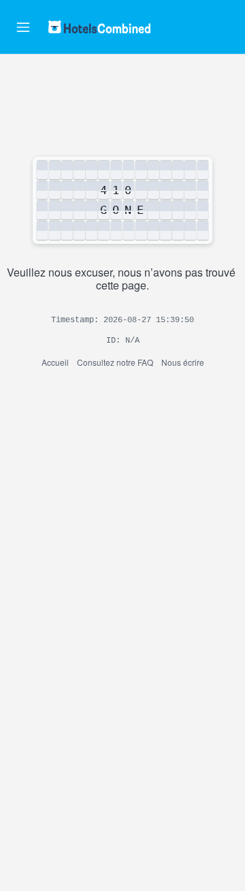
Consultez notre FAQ (115, 362)
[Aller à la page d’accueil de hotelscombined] (99, 26)
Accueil (55, 362)
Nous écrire (182, 362)
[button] (23, 27)
